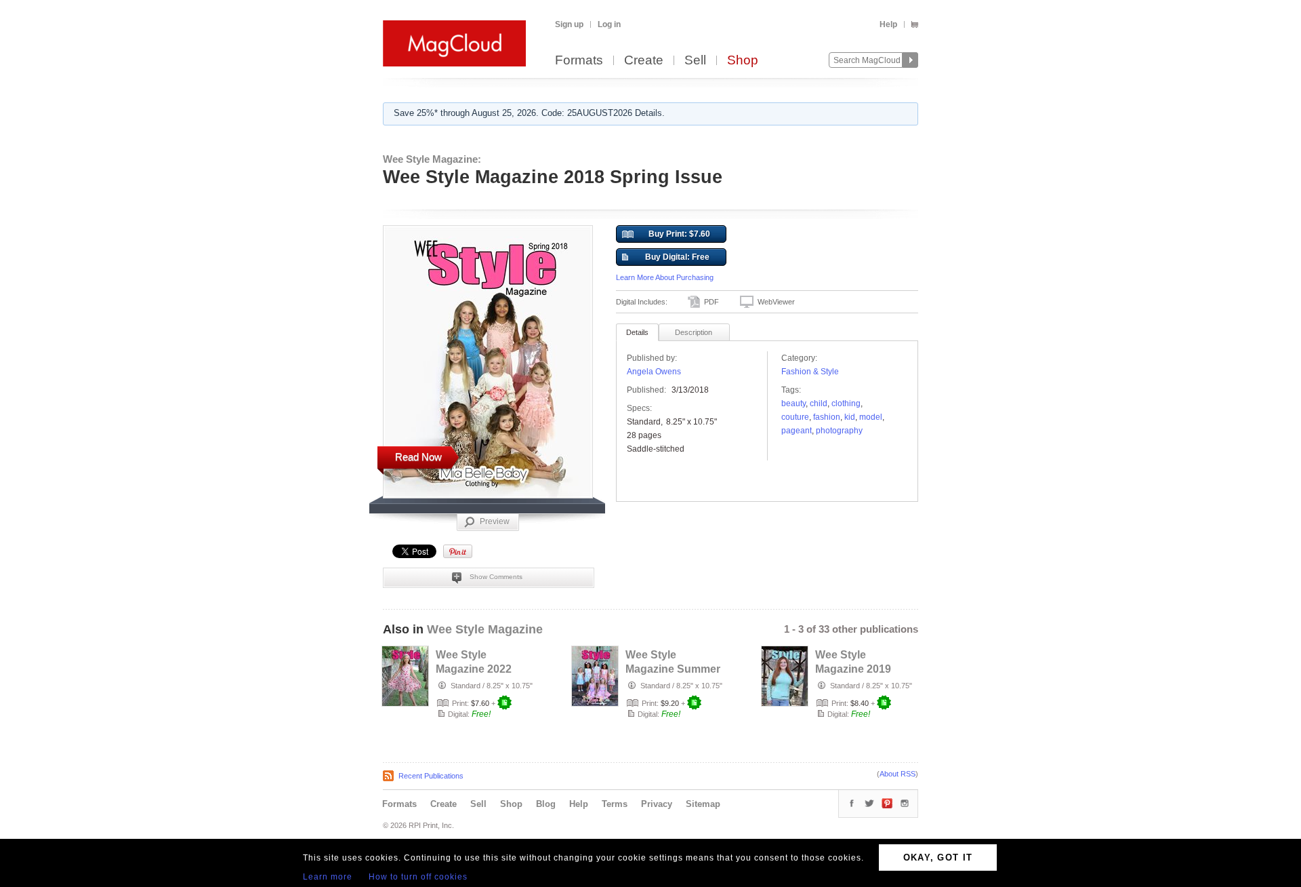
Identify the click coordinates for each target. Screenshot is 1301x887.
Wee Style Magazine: (432, 159)
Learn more (327, 877)
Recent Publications (430, 776)
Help (888, 24)
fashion (826, 417)
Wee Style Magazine (485, 629)
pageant (796, 430)
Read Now (418, 456)
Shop (742, 60)
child (818, 403)
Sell (695, 60)
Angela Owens (654, 371)
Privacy (656, 804)
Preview (495, 521)
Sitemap (703, 804)
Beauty (793, 403)
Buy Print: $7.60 (679, 234)
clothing (846, 403)
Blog (546, 804)
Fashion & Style (810, 371)
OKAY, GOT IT (938, 857)
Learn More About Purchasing (665, 277)
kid (849, 417)
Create (643, 60)
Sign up (569, 24)
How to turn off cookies (418, 877)
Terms (614, 804)
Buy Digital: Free (677, 257)
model (870, 417)
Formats (579, 60)
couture (795, 417)
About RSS (897, 774)
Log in (609, 24)
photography (839, 430)
